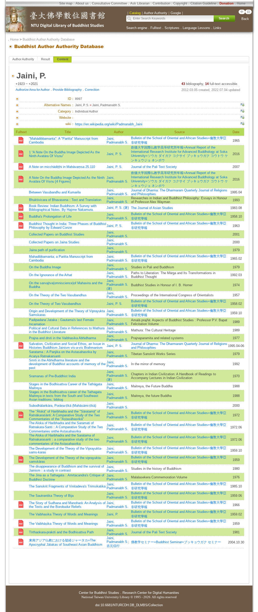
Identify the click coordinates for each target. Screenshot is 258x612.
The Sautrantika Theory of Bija (51, 496)
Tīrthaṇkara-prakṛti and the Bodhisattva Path (61, 532)
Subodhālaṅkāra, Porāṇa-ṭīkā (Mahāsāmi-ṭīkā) (62, 405)
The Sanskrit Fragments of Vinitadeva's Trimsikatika (67, 486)
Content (62, 59)
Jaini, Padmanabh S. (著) (117, 284)
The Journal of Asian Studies (152, 208)
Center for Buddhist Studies (99, 593)
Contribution (161, 3)
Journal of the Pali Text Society (154, 167)
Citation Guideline (203, 3)
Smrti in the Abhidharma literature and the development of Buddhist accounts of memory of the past (67, 364)
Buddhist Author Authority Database (49, 39)
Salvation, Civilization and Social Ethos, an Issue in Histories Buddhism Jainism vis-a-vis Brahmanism (67, 345)
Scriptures (172, 28)
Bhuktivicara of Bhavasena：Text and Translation (65, 200)
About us (82, 3)
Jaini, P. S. (114, 154)
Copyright (180, 3)
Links (217, 28)
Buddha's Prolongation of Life (50, 216)
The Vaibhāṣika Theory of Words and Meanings (63, 524)
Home (241, 3)
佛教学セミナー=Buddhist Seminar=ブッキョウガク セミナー (176, 542)
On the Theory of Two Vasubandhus (55, 304)
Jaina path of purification (47, 250)
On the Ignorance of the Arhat (50, 275)
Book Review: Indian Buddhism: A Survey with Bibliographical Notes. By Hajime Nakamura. (62, 208)
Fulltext (155, 28)
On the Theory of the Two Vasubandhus (58, 295)
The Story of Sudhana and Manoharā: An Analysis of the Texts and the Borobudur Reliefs (67, 505)
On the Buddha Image (45, 267)
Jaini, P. (112, 514)
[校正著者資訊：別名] (242, 105)
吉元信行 (113, 546)
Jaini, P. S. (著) (118, 208)
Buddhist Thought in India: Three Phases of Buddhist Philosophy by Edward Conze (67, 225)
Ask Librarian (139, 3)
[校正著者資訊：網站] (242, 118)
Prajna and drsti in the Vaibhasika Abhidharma (62, 338)
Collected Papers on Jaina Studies (54, 242)
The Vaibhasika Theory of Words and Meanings (63, 514)
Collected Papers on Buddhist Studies (56, 234)
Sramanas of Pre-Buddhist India (52, 376)
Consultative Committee (109, 3)
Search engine (136, 28)
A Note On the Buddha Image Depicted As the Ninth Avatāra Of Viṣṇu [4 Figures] (67, 179)
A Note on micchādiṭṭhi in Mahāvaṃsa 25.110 (62, 167)
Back (245, 19)
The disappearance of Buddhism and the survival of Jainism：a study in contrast (66, 468)
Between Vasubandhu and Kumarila (55, 192)
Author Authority (23, 59)
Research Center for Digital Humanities (150, 593)
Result (45, 59)
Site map (65, 3)
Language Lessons (196, 28)
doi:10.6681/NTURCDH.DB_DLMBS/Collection (129, 605)
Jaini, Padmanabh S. (117, 140)
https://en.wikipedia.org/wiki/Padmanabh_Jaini (108, 124)
